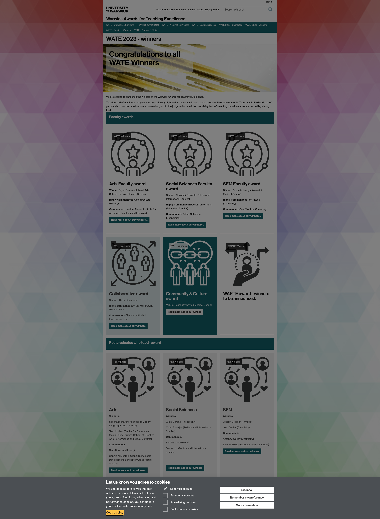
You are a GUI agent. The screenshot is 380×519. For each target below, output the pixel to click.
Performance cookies (184, 509)
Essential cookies (181, 488)
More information (247, 505)
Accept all (246, 490)
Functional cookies (182, 495)
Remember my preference (247, 497)
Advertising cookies (183, 502)
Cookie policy (114, 512)
